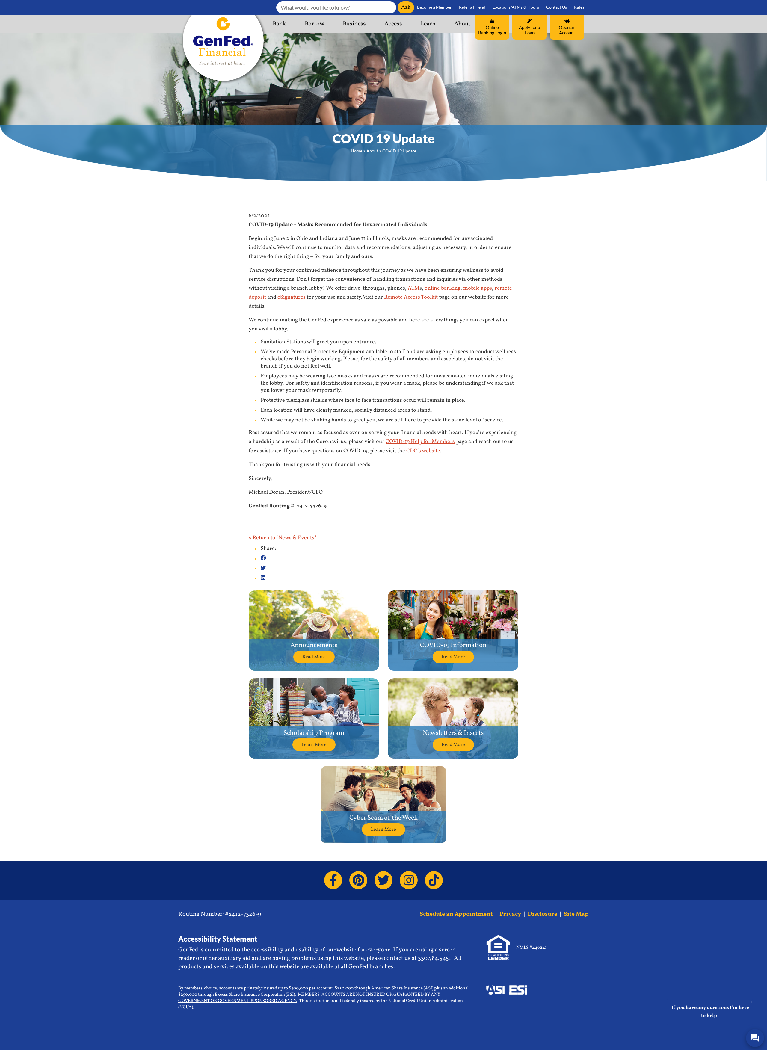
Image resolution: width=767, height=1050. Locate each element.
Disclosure (542, 914)
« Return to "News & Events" (282, 538)
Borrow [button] (314, 24)
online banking (442, 288)
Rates (579, 7)
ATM (413, 288)
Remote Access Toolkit (411, 297)
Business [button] (354, 24)
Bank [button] (279, 24)
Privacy (510, 914)
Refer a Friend (472, 7)
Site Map (576, 914)
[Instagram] (409, 880)
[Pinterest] (358, 880)
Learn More (314, 744)
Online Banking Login (492, 30)
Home (356, 150)
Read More (314, 657)
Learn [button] (428, 24)
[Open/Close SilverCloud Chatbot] (755, 1038)
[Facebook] (333, 880)
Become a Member (434, 7)
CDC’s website (423, 451)
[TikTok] (434, 880)
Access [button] (393, 24)
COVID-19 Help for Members (420, 441)
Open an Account (567, 30)
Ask (405, 7)
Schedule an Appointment (456, 914)
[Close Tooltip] (751, 1002)
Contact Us (556, 7)
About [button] (462, 24)
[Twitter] (383, 880)
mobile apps (477, 288)
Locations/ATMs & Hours (516, 7)
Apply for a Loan (529, 30)
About (372, 150)
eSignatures (291, 297)
